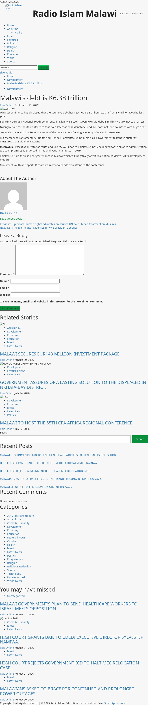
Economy (12, 335)
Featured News (16, 371)
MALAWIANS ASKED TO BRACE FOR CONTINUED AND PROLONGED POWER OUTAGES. (51, 479)
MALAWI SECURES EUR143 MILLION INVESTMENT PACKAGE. (60, 354)
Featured (12, 39)
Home (10, 25)
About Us (12, 29)
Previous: (58, 224)
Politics (11, 43)
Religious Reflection (19, 566)
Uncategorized (16, 577)
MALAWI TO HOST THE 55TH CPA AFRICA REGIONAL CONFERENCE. (66, 423)
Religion (12, 47)
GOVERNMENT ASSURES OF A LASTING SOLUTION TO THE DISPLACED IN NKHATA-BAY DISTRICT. (73, 384)
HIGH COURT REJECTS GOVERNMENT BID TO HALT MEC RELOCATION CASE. (45, 471)
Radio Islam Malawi (75, 13)
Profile (18, 32)
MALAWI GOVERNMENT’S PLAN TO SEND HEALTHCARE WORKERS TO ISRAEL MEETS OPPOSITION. (58, 455)
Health (11, 50)
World (10, 58)
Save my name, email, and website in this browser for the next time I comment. (53, 301)
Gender (11, 541)
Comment (7, 274)
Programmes (15, 559)
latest (10, 342)
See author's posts (11, 218)
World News (14, 581)
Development (15, 89)
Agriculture (14, 328)
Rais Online (7, 105)
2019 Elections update (20, 515)
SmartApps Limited (115, 703)
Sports (11, 61)
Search (4, 432)
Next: (38, 227)
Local (10, 36)
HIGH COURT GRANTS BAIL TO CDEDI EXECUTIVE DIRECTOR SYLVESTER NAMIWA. (48, 463)
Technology (14, 573)
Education (13, 54)
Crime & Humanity (18, 523)
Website (5, 294)
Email (4, 288)
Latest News (14, 346)
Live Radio (6, 72)
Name (5, 281)
